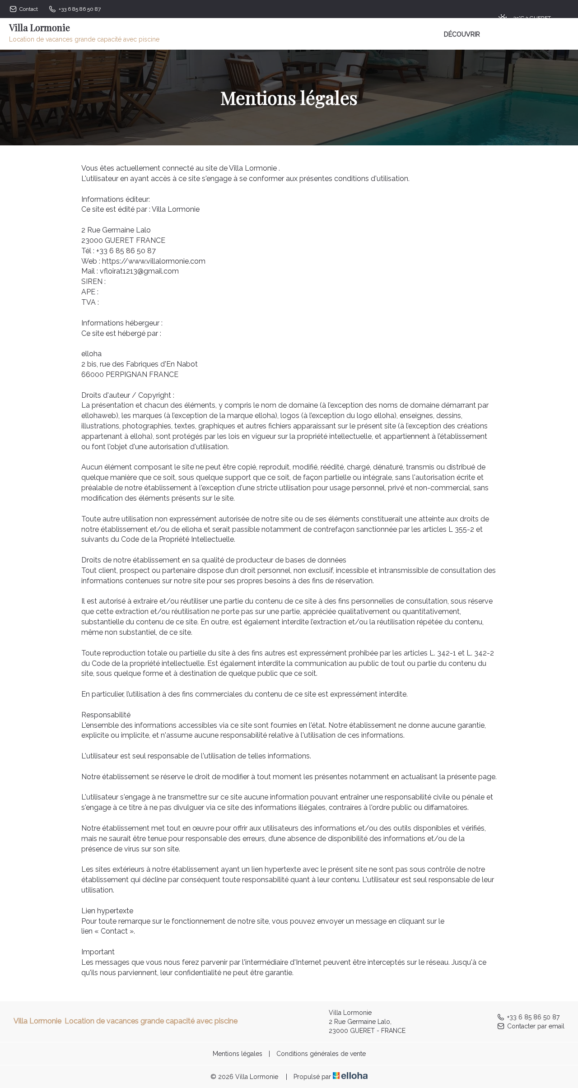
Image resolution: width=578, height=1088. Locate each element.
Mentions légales (237, 1053)
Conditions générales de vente (321, 1053)
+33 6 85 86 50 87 (533, 1017)
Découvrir (462, 34)
